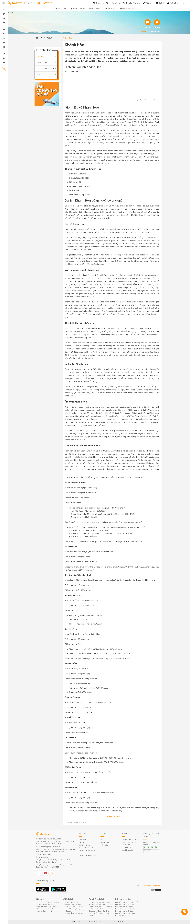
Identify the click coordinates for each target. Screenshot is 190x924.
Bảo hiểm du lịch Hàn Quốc (125, 907)
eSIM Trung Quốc (69, 907)
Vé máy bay (62, 8)
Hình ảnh (40, 74)
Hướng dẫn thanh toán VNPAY (151, 844)
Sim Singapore (52, 902)
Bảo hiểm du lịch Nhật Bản (125, 909)
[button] (173, 3)
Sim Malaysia (41, 904)
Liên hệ (81, 842)
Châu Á (39, 38)
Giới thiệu (41, 57)
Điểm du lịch (42, 63)
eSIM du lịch (68, 899)
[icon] (148, 22)
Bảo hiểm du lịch (79, 8)
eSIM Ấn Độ (78, 913)
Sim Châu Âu (53, 909)
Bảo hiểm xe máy (95, 907)
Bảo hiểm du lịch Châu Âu (124, 911)
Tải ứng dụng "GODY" (43, 890)
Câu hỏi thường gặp (86, 848)
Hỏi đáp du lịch (127, 847)
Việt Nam (51, 38)
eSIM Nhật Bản (77, 911)
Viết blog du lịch (128, 850)
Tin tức (102, 840)
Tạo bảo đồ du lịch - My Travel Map (130, 844)
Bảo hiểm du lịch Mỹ (122, 913)
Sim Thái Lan (40, 902)
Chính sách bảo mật (86, 845)
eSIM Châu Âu (68, 913)
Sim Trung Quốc (53, 904)
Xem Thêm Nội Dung (112, 817)
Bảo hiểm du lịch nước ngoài (99, 904)
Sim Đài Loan (42, 907)
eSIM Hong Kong (74, 909)
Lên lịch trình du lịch (129, 840)
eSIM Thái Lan (68, 902)
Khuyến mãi (104, 842)
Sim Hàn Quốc (54, 907)
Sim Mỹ (49, 911)
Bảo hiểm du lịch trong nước (99, 902)
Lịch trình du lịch (128, 8)
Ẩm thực (103, 848)
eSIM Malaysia (77, 904)
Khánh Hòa (67, 38)
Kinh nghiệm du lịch (45, 68)
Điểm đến (104, 845)
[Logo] (15, 3)
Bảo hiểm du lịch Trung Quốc (125, 902)
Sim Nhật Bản (42, 909)
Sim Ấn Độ (41, 911)
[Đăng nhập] (184, 3)
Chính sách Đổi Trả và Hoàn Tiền (87, 852)
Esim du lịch (96, 8)
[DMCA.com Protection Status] (156, 890)
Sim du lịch (111, 8)
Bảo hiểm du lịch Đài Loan (124, 904)
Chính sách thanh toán (87, 856)
